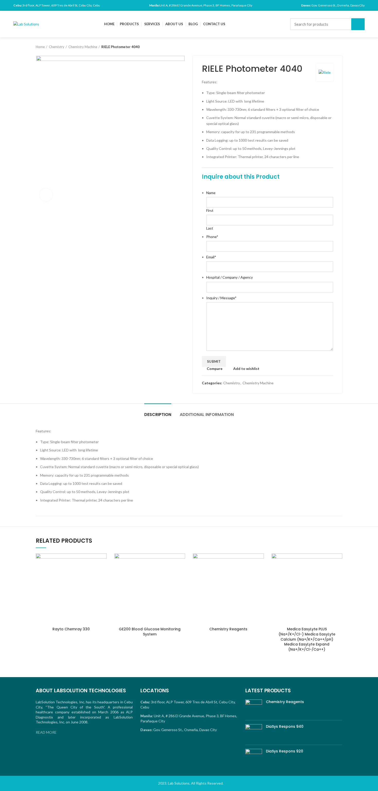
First (209, 210)
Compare (214, 368)
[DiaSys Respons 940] (253, 732)
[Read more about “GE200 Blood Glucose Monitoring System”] (181, 573)
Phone (212, 236)
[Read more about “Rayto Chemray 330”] (102, 573)
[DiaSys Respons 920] (253, 757)
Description (157, 414)
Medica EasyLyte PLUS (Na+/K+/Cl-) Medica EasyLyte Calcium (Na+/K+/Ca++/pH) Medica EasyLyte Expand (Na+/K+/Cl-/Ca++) (306, 639)
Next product (339, 46)
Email (211, 257)
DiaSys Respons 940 (284, 726)
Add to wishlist (246, 368)
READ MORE (46, 732)
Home (40, 47)
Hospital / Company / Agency (229, 277)
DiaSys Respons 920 (284, 751)
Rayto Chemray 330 (71, 629)
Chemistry (56, 47)
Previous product (329, 46)
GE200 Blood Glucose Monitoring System (150, 631)
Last (209, 228)
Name (210, 192)
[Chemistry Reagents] (253, 707)
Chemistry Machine (82, 47)
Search (358, 24)
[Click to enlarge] (46, 194)
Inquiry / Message (221, 298)
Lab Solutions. (179, 783)
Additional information (207, 414)
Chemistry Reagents (228, 629)
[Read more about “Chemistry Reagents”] (260, 573)
